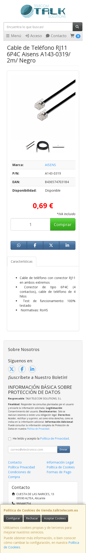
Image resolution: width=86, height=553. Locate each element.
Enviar (63, 449)
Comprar (63, 224)
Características (22, 261)
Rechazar (32, 518)
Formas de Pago (59, 472)
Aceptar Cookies (55, 518)
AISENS (50, 165)
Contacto (58, 35)
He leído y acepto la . (41, 438)
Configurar (13, 518)
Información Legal (60, 462)
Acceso (35, 35)
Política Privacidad (21, 467)
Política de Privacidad (38, 428)
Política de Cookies (61, 467)
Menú (15, 35)
